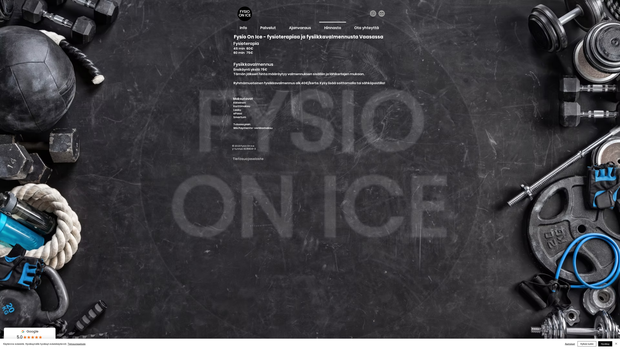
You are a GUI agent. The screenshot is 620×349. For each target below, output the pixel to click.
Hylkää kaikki (587, 343)
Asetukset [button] (570, 343)
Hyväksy (605, 343)
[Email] (381, 13)
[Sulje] (616, 343)
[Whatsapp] (373, 13)
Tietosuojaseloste (77, 343)
